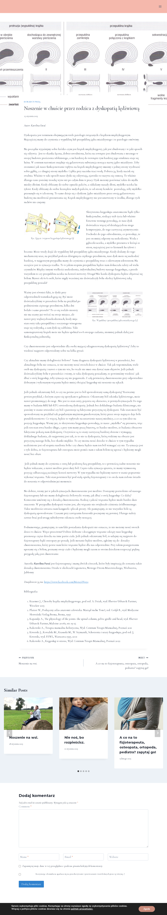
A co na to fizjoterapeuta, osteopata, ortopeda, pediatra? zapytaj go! (122, 663)
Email (69, 857)
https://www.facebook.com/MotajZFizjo (66, 582)
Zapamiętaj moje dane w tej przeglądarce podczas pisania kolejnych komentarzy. (62, 866)
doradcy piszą (32, 102)
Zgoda (147, 908)
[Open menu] (160, 6)
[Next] (157, 733)
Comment (25, 806)
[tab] (78, 771)
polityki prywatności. (82, 908)
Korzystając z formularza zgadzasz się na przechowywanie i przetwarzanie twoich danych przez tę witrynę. (80, 873)
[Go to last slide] (9, 733)
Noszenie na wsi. (28, 660)
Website (113, 857)
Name (24, 857)
